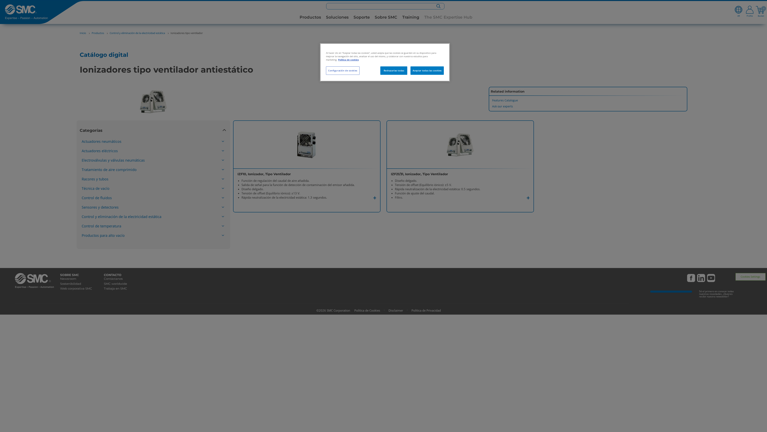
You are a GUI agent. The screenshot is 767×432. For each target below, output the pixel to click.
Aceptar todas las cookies (427, 70)
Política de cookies (348, 59)
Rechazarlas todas (394, 70)
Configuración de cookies (342, 70)
